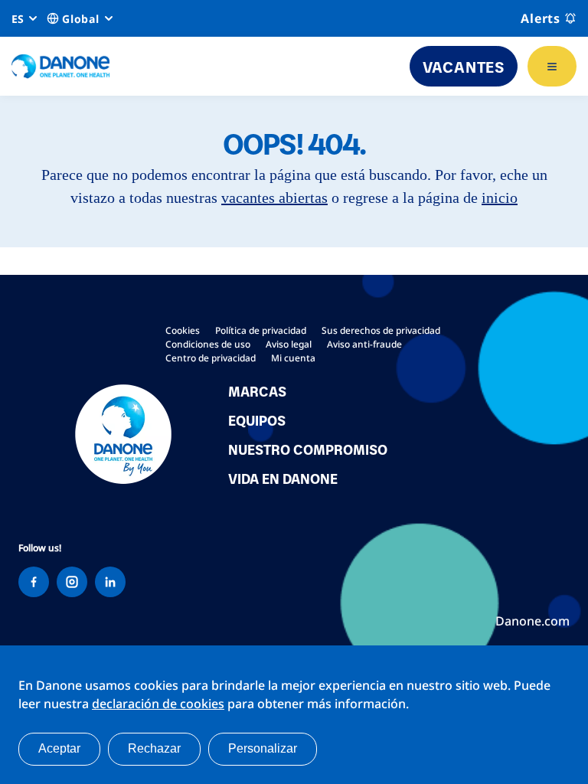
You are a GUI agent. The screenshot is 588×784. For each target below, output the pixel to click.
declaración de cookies (158, 703)
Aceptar (59, 748)
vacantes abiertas (274, 197)
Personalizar (262, 748)
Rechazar (154, 748)
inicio (500, 197)
